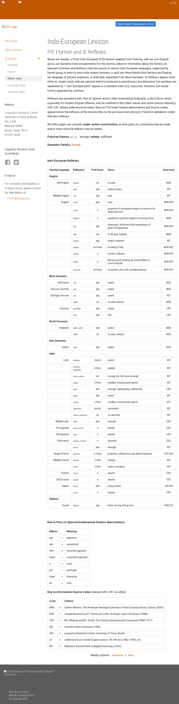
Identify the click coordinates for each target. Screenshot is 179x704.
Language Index (16, 85)
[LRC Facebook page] (9, 162)
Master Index (15, 78)
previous (117, 655)
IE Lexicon (11, 58)
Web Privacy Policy (19, 692)
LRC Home (11, 41)
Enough (76, 144)
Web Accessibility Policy (22, 695)
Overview (12, 65)
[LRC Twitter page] (18, 162)
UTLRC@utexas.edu (18, 198)
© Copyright (15, 698)
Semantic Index (16, 92)
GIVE (173, 3)
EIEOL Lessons (13, 50)
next (130, 655)
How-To (12, 71)
